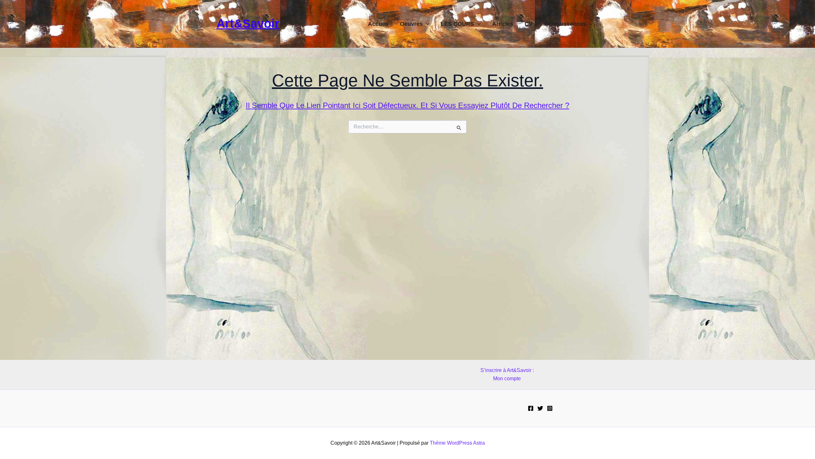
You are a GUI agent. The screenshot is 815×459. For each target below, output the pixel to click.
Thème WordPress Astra (457, 443)
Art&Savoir (248, 23)
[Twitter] (540, 408)
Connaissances (565, 24)
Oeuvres (411, 24)
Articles (502, 24)
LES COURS (457, 24)
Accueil (378, 24)
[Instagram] (550, 408)
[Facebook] (531, 408)
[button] (426, 24)
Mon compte (507, 378)
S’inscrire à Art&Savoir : (507, 370)
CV (529, 24)
